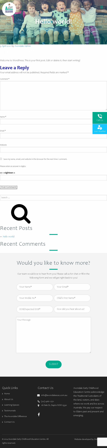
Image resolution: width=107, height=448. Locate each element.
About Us (8, 399)
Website (3, 145)
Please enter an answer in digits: (13, 166)
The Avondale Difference (15, 416)
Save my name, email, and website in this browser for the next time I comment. (35, 159)
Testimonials (10, 411)
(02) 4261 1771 (47, 401)
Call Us (100, 120)
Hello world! (9, 237)
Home (7, 394)
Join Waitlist (100, 131)
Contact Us (9, 422)
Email (3, 131)
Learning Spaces (11, 405)
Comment (4, 79)
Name (3, 117)
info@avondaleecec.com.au (54, 395)
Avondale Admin (23, 46)
